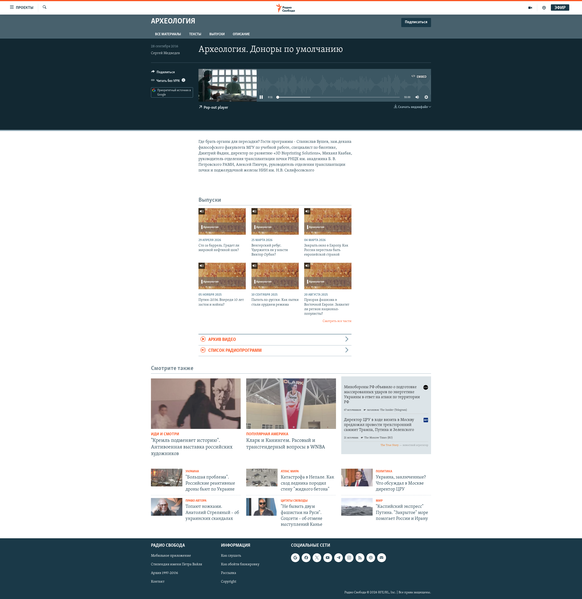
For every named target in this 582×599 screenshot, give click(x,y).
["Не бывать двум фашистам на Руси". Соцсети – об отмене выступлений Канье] (262, 507)
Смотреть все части (337, 321)
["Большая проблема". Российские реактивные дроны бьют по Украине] (166, 477)
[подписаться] (381, 558)
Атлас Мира (290, 471)
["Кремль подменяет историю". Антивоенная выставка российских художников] (196, 403)
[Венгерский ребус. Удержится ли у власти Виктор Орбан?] (275, 221)
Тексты (195, 34)
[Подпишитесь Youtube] (327, 558)
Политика (384, 471)
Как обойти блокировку (240, 564)
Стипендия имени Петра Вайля (176, 564)
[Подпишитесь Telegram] (338, 558)
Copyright (228, 582)
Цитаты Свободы (294, 501)
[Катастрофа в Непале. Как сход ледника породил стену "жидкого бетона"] (262, 477)
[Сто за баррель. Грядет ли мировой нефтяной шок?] (222, 221)
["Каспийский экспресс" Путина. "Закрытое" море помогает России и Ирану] (357, 507)
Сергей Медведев (165, 53)
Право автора (196, 501)
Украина (192, 471)
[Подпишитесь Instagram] (349, 558)
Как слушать (231, 556)
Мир (379, 501)
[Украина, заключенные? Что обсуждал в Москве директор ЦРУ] (357, 477)
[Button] (163, 73)
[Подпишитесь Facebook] (306, 558)
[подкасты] (544, 7)
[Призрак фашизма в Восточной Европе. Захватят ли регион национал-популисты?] (327, 276)
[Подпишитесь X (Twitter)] (317, 558)
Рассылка (228, 573)
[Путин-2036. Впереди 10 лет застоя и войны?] (222, 276)
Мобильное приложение (171, 556)
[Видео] (530, 7)
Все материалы (168, 34)
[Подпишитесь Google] (295, 558)
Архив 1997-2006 (164, 573)
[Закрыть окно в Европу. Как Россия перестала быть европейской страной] (327, 221)
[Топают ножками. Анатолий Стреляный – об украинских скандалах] (166, 507)
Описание (241, 34)
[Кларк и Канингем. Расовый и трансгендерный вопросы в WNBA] (291, 403)
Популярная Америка (267, 434)
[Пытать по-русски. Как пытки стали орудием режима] (275, 276)
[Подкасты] (370, 558)
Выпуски (217, 34)
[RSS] (360, 558)
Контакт (157, 582)
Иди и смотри (165, 434)
